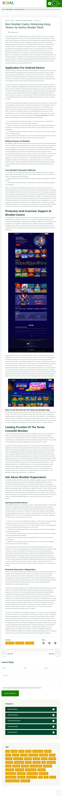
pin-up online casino (31, 777)
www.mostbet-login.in (42, 115)
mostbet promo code (32, 773)
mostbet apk (16, 766)
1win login (52, 755)
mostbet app (25, 766)
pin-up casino (21, 777)
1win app (28, 751)
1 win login (14, 751)
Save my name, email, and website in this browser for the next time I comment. (22, 687)
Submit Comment (9, 693)
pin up (46, 777)
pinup (40, 777)
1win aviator (47, 751)
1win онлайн (9, 762)
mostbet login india (10, 773)
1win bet (8, 755)
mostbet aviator (19, 643)
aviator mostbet (9, 643)
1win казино (52, 758)
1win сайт (28, 762)
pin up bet (53, 777)
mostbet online (21, 773)
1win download (43, 755)
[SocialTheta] (8, 3)
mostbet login (41, 769)
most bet (8, 766)
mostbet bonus (29, 643)
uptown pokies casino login (12, 780)
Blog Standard (9, 9)
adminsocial (18, 20)
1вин (44, 762)
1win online (8, 758)
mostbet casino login (30, 769)
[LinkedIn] (55, 643)
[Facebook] (43, 643)
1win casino (23, 755)
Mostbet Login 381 (19, 9)
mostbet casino (19, 769)
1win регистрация (19, 762)
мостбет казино (25, 780)
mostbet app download (36, 766)
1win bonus (15, 755)
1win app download (37, 751)
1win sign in (36, 758)
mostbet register (43, 773)
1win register (28, 758)
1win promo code (18, 758)
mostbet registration (10, 777)
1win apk (21, 751)
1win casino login (33, 755)
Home (3, 9)
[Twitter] (49, 643)
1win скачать (37, 762)
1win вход (44, 758)
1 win (7, 751)
